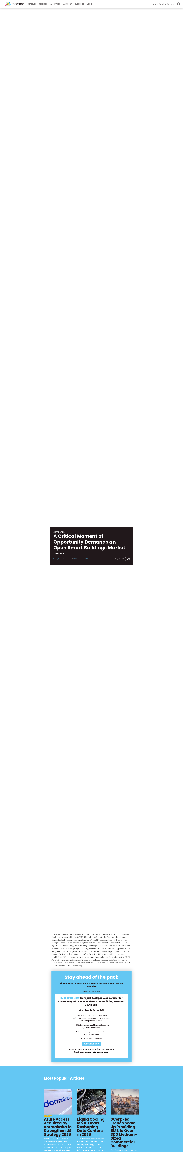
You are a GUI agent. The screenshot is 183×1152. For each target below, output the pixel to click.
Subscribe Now (70, 998)
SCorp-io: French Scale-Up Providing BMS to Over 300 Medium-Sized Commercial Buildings (124, 1133)
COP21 (86, 559)
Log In (90, 4)
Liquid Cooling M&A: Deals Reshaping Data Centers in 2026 (91, 1127)
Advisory (67, 4)
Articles (32, 4)
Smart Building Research (164, 4)
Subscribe (79, 4)
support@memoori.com (97, 1052)
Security (48, 1116)
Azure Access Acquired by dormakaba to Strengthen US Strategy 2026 (58, 1127)
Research (43, 4)
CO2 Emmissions (78, 559)
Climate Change (67, 559)
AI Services (55, 4)
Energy (80, 1116)
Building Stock (57, 559)
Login (98, 991)
